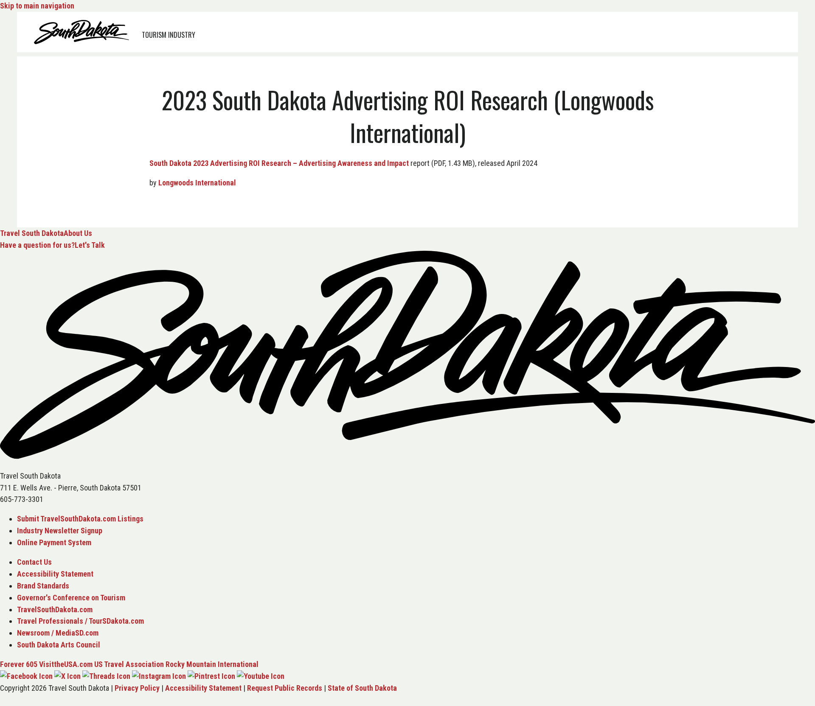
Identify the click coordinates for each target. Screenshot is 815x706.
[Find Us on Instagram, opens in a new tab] (159, 676)
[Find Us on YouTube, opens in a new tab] (260, 676)
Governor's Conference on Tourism (71, 597)
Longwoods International (197, 182)
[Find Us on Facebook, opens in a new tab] (26, 676)
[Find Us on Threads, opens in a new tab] (106, 676)
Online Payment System (54, 542)
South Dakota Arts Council (58, 644)
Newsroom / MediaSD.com (57, 632)
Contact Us (34, 562)
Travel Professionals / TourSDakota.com (80, 620)
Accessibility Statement (55, 573)
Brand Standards (43, 585)
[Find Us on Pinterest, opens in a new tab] (211, 676)
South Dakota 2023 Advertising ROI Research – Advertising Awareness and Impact (279, 163)
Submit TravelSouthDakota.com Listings (80, 518)
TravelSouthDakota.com (55, 609)
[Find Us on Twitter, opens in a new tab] (67, 676)
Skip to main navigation (37, 5)
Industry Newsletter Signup (59, 530)
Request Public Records (284, 688)
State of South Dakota (362, 688)
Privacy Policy (137, 688)
